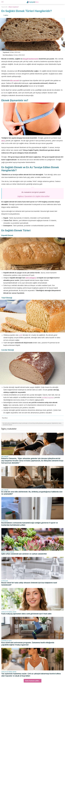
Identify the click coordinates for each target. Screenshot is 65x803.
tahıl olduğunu (31, 278)
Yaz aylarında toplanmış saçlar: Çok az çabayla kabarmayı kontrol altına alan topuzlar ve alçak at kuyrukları (31, 675)
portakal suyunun (48, 397)
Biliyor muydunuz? (14, 7)
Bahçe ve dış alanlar (7, 552)
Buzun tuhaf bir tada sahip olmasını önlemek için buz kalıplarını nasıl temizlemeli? (29, 584)
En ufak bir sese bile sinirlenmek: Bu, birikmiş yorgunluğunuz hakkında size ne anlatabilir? (31, 493)
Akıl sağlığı (4, 456)
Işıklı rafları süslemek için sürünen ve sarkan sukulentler (24, 554)
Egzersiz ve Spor (6, 640)
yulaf (20, 335)
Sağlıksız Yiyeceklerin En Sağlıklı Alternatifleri (33, 196)
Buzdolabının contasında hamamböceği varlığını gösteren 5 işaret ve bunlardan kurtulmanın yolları (29, 524)
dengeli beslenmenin (30, 59)
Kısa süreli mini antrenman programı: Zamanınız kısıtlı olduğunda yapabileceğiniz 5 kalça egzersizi (27, 644)
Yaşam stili (4, 7)
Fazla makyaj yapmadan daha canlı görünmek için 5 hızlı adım (26, 614)
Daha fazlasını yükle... (32, 681)
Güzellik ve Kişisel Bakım (8, 612)
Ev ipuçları (4, 521)
